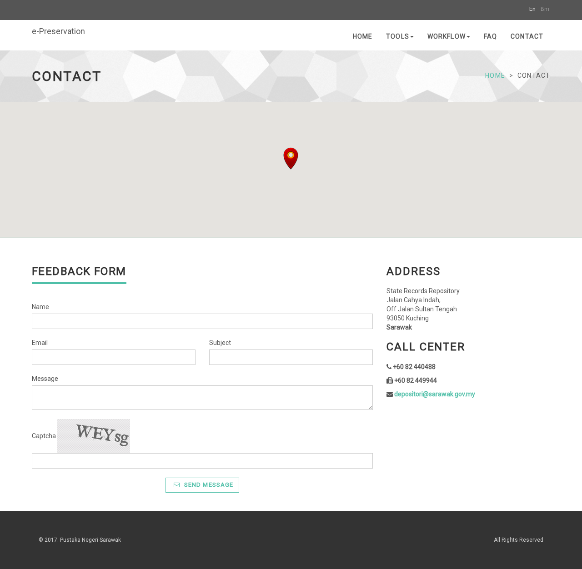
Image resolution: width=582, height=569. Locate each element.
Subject (220, 342)
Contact (527, 36)
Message (45, 378)
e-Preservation (58, 31)
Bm (545, 9)
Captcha (44, 435)
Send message (207, 484)
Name (40, 306)
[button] (290, 158)
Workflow (446, 36)
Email (40, 342)
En (532, 9)
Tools (397, 36)
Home (362, 36)
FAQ (490, 36)
